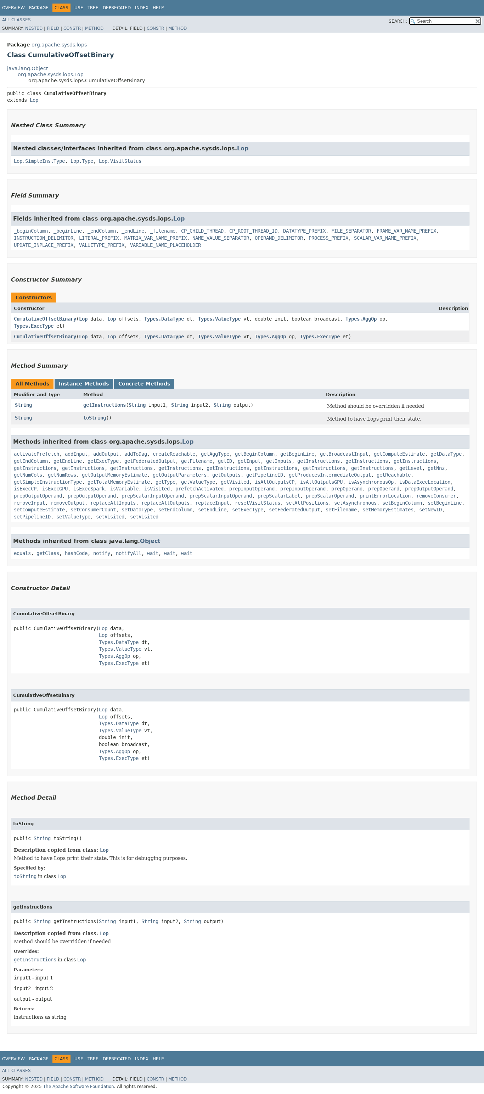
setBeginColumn (402, 503)
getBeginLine (297, 454)
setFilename (341, 509)
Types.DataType (164, 319)
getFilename (196, 461)
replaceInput (212, 503)
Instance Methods (84, 384)
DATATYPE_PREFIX (304, 231)
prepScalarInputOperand (153, 496)
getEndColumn (31, 461)
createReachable (174, 454)
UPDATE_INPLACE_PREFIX (43, 245)
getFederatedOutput (149, 461)
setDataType (137, 509)
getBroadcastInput (344, 454)
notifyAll (128, 553)
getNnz (436, 468)
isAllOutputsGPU (321, 482)
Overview (13, 7)
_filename (162, 231)
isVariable (124, 489)
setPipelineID (32, 517)
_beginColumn (31, 231)
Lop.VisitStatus (120, 161)
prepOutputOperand (429, 489)
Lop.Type (82, 161)
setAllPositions (307, 503)
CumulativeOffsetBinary (45, 319)
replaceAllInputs (113, 503)
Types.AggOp (361, 319)
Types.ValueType (219, 319)
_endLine (133, 231)
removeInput (29, 503)
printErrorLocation (385, 496)
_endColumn (102, 231)
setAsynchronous (355, 503)
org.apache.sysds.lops (59, 45)
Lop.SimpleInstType (39, 161)
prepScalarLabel (279, 496)
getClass (47, 553)
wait (152, 553)
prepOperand (346, 489)
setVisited (110, 517)
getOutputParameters (180, 475)
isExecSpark (89, 489)
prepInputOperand (252, 489)
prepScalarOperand (330, 496)
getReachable (394, 475)
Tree (93, 7)
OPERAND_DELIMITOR (279, 238)
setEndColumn (175, 509)
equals (22, 553)
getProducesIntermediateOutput (330, 475)
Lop (34, 100)
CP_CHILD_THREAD (202, 231)
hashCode (76, 553)
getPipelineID (264, 475)
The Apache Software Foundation (78, 1086)
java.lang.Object (27, 68)
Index (141, 7)
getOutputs (226, 475)
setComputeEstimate (39, 509)
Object (150, 541)
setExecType (247, 509)
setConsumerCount (93, 509)
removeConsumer (436, 496)
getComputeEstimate (399, 454)
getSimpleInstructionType (48, 482)
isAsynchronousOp (371, 482)
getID (225, 461)
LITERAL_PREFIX (99, 238)
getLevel (410, 468)
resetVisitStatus (257, 503)
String (23, 405)
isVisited (157, 489)
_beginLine (68, 231)
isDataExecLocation (424, 482)
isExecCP (25, 489)
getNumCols (28, 475)
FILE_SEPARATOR (351, 231)
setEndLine (212, 509)
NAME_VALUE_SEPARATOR (220, 238)
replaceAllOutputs (165, 503)
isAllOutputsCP (274, 482)
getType (165, 482)
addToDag (135, 454)
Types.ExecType (34, 326)
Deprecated (117, 7)
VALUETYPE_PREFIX (101, 245)
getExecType (103, 461)
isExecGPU (55, 489)
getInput (249, 461)
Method (94, 28)
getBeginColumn (255, 454)
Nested (34, 28)
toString (94, 418)
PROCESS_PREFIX (328, 238)
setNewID (430, 509)
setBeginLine (445, 503)
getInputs (279, 461)
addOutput (106, 454)
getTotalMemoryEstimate (119, 482)
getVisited (235, 482)
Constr (72, 28)
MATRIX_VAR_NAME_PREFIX (155, 238)
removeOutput (68, 503)
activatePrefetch (36, 454)
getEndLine (68, 461)
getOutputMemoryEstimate (114, 475)
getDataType (446, 454)
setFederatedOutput (294, 509)
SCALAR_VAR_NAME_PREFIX (385, 238)
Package (39, 7)
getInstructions (104, 405)
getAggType (215, 454)
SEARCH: (398, 21)
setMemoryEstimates (387, 509)
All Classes (16, 19)
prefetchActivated (199, 489)
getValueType (198, 482)
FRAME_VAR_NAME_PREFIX (406, 231)
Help (158, 7)
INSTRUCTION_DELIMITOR (43, 238)
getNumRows (62, 475)
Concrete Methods (144, 384)
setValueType (73, 517)
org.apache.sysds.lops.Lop (51, 74)
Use (78, 7)
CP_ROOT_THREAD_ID (253, 231)
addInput (76, 454)
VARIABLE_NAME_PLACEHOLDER (165, 245)
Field (53, 28)
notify (101, 553)
